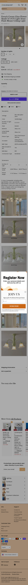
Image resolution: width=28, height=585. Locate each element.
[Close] (25, 292)
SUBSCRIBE (14, 306)
